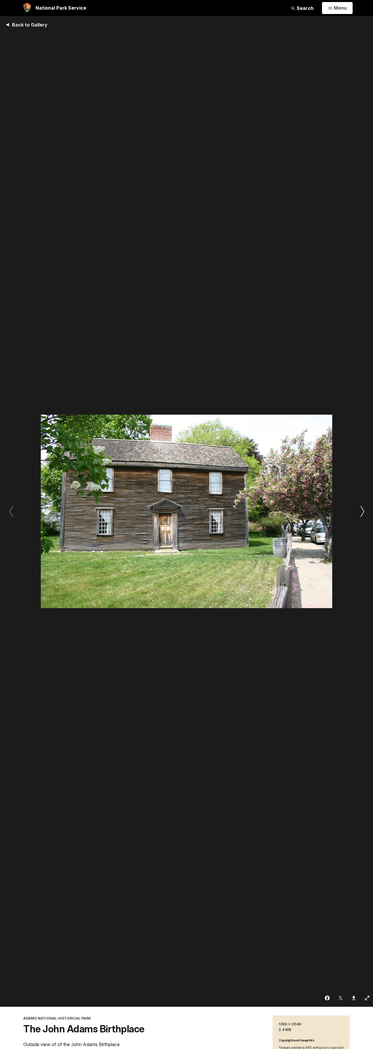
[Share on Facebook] (327, 998)
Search (304, 8)
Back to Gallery (29, 25)
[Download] (354, 998)
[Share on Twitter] (341, 998)
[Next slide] (362, 511)
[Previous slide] (11, 511)
